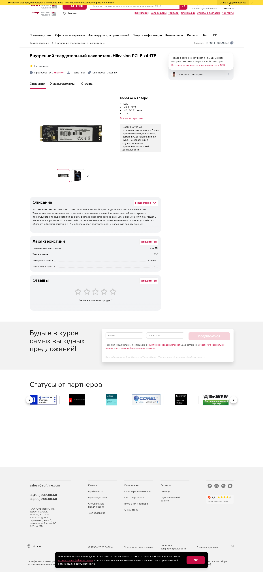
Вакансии (166, 485)
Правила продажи (207, 547)
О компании (131, 509)
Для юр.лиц (188, 12)
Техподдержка (96, 512)
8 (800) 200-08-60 (43, 499)
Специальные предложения (96, 505)
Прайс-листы (95, 491)
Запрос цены (158, 12)
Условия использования (138, 547)
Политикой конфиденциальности (164, 345)
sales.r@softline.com (205, 8)
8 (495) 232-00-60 (43, 495)
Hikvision (59, 72)
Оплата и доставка (208, 12)
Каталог (92, 485)
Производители (97, 497)
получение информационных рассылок (135, 348)
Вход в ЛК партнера (136, 503)
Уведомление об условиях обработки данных (181, 357)
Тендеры (173, 12)
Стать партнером (134, 497)
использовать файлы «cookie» (75, 560)
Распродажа (131, 485)
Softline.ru (141, 12)
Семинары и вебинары (137, 491)
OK (196, 560)
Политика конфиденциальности (173, 547)
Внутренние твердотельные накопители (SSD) (198, 65)
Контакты (228, 12)
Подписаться (209, 336)
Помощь (165, 491)
